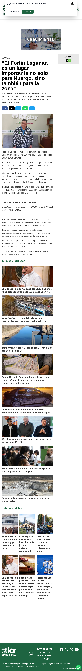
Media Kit (9, 666)
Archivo (36, 666)
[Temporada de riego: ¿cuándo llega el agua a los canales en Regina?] (27, 335)
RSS (2, 666)
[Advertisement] (68, 100)
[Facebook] (61, 649)
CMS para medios (67, 669)
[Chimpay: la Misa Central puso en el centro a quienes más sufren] (45, 524)
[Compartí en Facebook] (5, 108)
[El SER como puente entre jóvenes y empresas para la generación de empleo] (27, 456)
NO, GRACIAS (14, 12)
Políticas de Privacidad (23, 666)
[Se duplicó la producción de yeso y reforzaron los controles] (27, 485)
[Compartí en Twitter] (12, 108)
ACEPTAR (27, 12)
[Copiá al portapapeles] (32, 108)
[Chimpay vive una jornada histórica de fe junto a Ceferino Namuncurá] (27, 524)
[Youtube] (77, 649)
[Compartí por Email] (18, 108)
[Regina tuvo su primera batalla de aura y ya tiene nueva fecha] (10, 524)
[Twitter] (71, 649)
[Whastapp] (31, 653)
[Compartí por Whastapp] (25, 108)
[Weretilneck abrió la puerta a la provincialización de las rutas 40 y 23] (27, 426)
